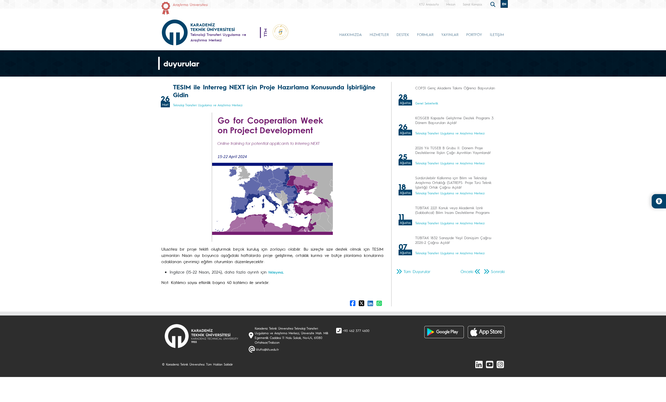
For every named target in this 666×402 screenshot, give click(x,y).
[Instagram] (500, 364)
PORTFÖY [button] (474, 34)
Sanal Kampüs (472, 4)
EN (504, 4)
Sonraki (498, 271)
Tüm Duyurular (417, 271)
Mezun (450, 4)
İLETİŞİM (497, 34)
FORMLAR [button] (425, 34)
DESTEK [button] (402, 34)
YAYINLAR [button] (449, 34)
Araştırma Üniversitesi (190, 4)
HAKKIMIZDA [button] (350, 34)
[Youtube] (489, 364)
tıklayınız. (276, 272)
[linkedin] (479, 364)
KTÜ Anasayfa (429, 4)
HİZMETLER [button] (379, 34)
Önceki (466, 271)
